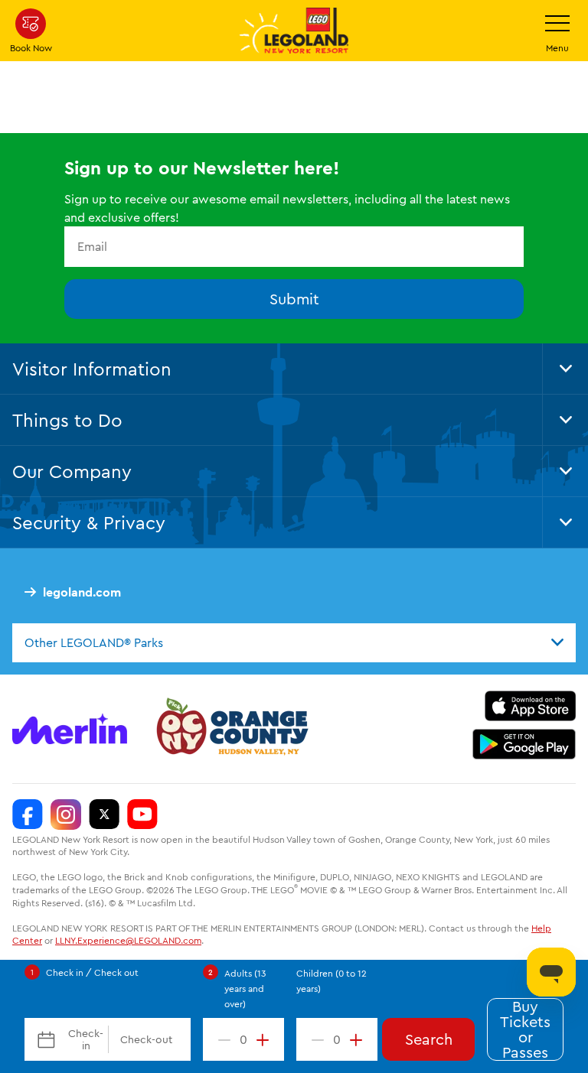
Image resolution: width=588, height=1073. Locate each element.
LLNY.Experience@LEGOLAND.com (128, 941)
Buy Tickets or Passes (525, 1029)
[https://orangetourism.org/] (230, 729)
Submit (294, 298)
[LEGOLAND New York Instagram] (66, 814)
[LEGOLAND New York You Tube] (142, 814)
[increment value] (265, 1039)
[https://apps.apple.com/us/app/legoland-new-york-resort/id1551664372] (530, 706)
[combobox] (294, 642)
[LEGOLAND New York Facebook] (27, 814)
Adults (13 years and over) (245, 988)
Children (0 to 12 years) (331, 980)
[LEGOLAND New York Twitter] (104, 814)
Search (428, 1039)
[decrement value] (221, 1039)
